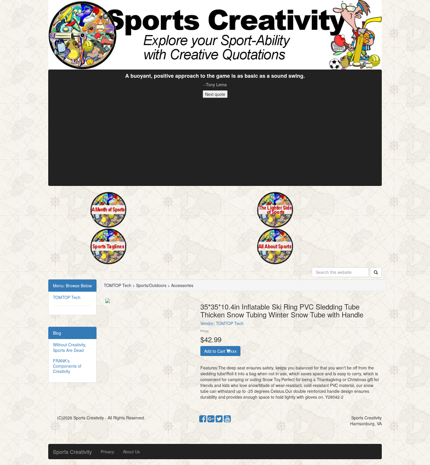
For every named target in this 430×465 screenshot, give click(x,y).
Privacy (107, 451)
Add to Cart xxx (220, 351)
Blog (57, 333)
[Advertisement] (215, 142)
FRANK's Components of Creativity (67, 366)
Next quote (215, 94)
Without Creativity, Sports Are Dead (69, 347)
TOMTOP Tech (66, 297)
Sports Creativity (72, 451)
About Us (131, 451)
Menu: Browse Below (72, 285)
